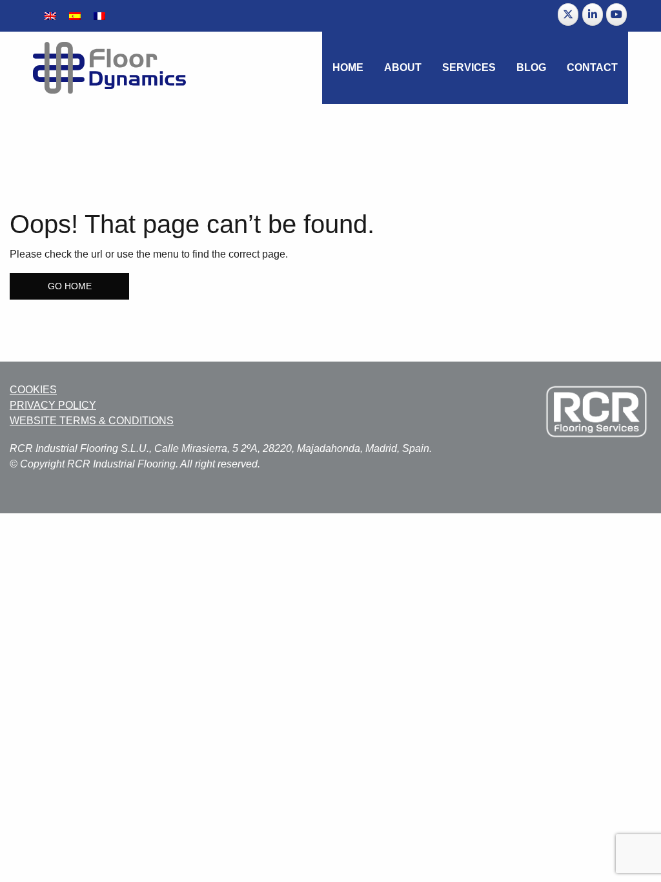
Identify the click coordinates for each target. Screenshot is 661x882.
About (403, 67)
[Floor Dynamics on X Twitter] (568, 14)
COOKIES (33, 389)
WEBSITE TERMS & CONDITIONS (92, 420)
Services (469, 67)
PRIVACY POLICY (53, 405)
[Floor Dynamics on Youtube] (616, 14)
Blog (531, 67)
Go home (70, 286)
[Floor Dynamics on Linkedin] (592, 14)
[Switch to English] (50, 16)
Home (347, 67)
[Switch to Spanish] (75, 16)
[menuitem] (348, 68)
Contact (592, 67)
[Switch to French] (99, 16)
